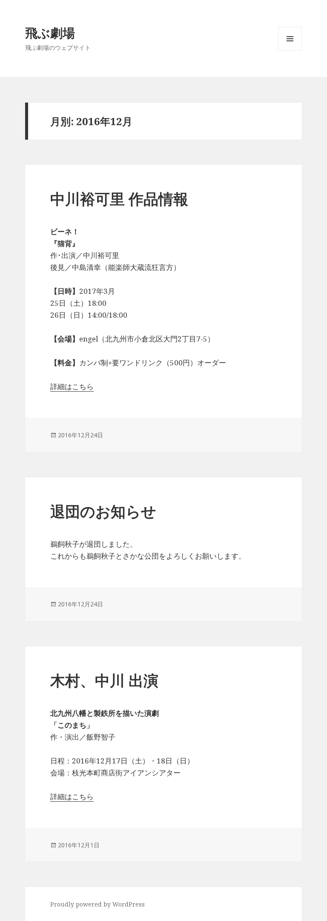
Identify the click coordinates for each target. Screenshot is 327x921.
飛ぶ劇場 (50, 32)
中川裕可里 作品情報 (119, 199)
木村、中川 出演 (104, 680)
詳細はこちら (72, 386)
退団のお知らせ (103, 511)
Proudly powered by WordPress (97, 904)
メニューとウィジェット (290, 50)
